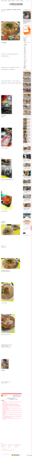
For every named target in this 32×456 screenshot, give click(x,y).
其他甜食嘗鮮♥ (25, 44)
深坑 (24, 59)
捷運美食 (24, 67)
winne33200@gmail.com (25, 23)
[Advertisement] (11, 16)
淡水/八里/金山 (25, 58)
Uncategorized (25, 39)
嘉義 (24, 47)
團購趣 (25, 48)
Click (31, 228)
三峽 (24, 41)
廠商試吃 (25, 51)
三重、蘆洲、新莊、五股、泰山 (27, 42)
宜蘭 (24, 50)
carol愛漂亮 (25, 38)
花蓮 (24, 61)
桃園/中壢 (25, 56)
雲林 (24, 64)
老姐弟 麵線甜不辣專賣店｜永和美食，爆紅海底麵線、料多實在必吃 (4, 445)
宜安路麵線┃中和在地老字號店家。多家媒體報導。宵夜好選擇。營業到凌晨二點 (17, 445)
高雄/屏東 (25, 65)
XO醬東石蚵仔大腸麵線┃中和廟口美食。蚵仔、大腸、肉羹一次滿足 (11, 445)
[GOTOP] (20, 455)
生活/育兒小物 (25, 68)
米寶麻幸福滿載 (16, 4)
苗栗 (24, 62)
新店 (24, 53)
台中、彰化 (25, 45)
